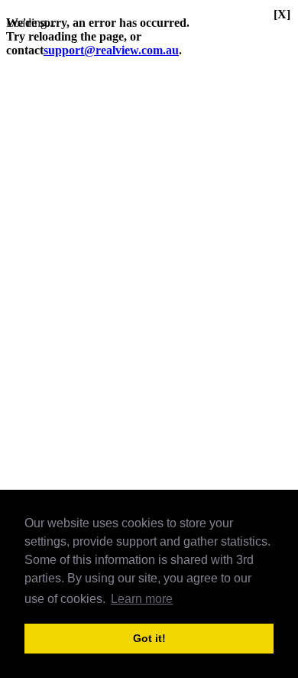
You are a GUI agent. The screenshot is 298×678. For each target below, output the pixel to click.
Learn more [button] (142, 598)
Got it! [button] (149, 638)
